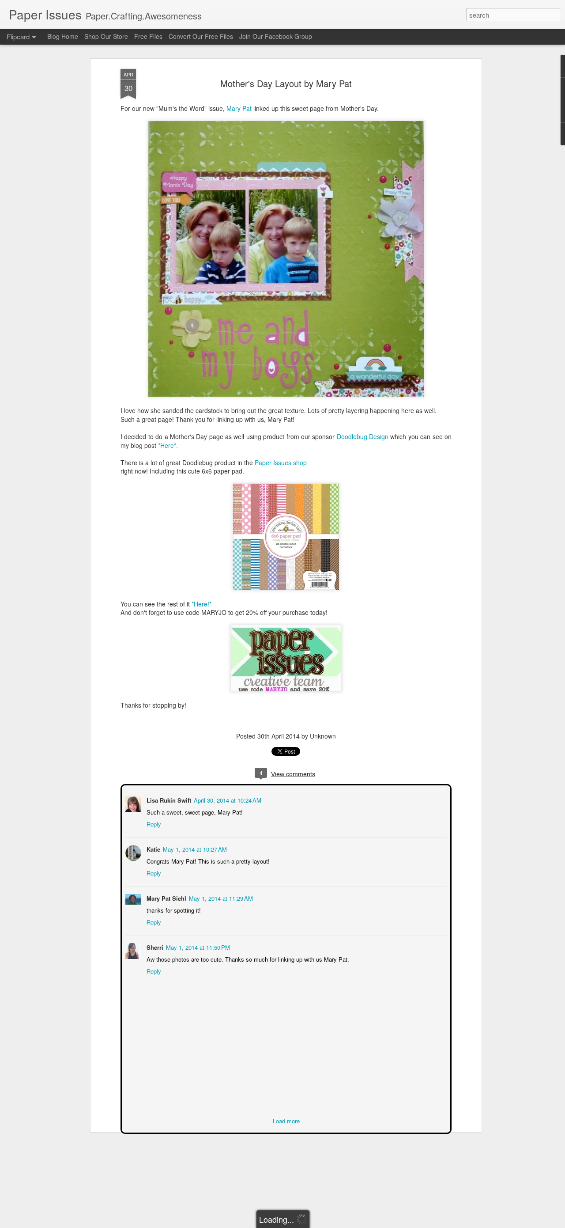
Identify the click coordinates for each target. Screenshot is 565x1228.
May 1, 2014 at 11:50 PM (197, 946)
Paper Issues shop (281, 462)
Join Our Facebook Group (275, 36)
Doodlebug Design (362, 436)
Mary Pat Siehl (165, 897)
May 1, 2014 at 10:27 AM (194, 848)
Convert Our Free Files (201, 36)
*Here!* (201, 603)
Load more (286, 1120)
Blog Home (62, 36)
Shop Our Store (106, 36)
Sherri (154, 946)
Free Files (148, 36)
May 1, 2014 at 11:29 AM (220, 897)
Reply (153, 823)
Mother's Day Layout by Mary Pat (286, 83)
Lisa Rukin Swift (168, 799)
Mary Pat (239, 108)
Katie (152, 848)
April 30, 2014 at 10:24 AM (226, 799)
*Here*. (168, 445)
